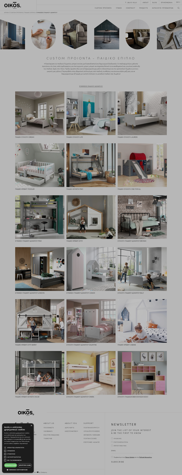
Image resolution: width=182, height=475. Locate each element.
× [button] (31, 425)
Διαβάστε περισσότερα (21, 443)
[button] (18, 470)
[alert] (18, 448)
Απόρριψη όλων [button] (25, 465)
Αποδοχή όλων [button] (10, 465)
